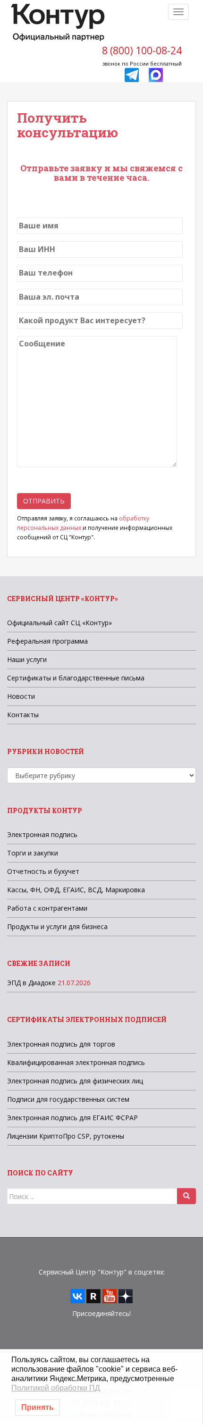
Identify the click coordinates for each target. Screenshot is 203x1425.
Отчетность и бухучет (43, 871)
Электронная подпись (42, 834)
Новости (21, 696)
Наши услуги (27, 659)
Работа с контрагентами (47, 908)
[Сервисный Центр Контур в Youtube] (109, 1295)
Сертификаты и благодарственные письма (75, 677)
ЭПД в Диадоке (31, 982)
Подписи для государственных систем (68, 1099)
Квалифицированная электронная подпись (76, 1062)
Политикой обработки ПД (55, 1388)
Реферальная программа (47, 641)
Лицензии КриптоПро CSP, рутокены (65, 1136)
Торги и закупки (32, 852)
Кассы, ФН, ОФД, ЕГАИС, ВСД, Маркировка (76, 889)
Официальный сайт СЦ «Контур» (59, 622)
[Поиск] (186, 1196)
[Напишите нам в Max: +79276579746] (156, 74)
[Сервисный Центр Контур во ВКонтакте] (77, 1295)
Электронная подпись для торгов (61, 1043)
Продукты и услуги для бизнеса (57, 926)
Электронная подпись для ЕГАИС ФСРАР (72, 1117)
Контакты (23, 714)
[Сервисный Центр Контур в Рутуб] (93, 1295)
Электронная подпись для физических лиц (75, 1080)
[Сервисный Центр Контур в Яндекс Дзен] (125, 1295)
